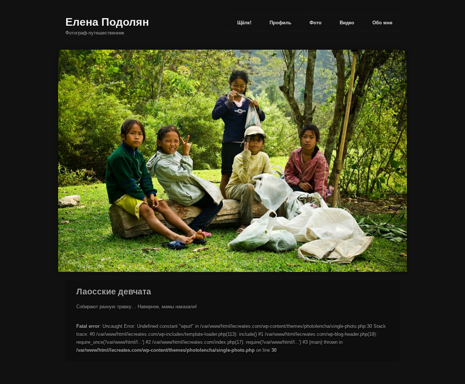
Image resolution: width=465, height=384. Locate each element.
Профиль (280, 22)
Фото (316, 22)
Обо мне (382, 22)
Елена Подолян (107, 22)
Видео (347, 22)
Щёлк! (244, 22)
